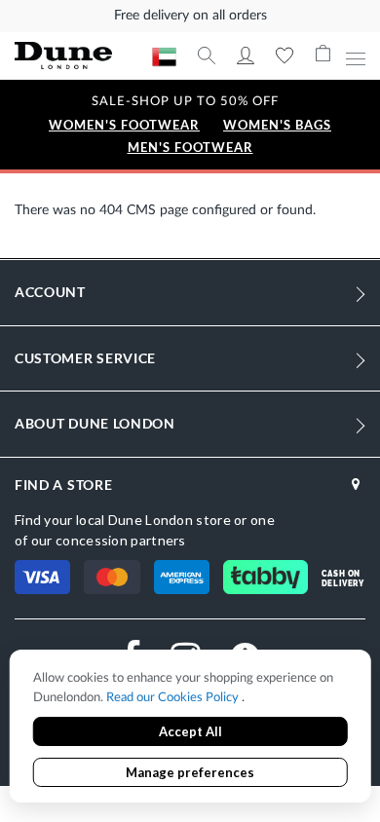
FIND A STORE (63, 484)
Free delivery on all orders (190, 15)
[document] (190, 728)
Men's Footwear (190, 147)
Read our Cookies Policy (174, 697)
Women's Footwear (124, 125)
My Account (245, 55)
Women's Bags (277, 125)
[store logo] (83, 56)
